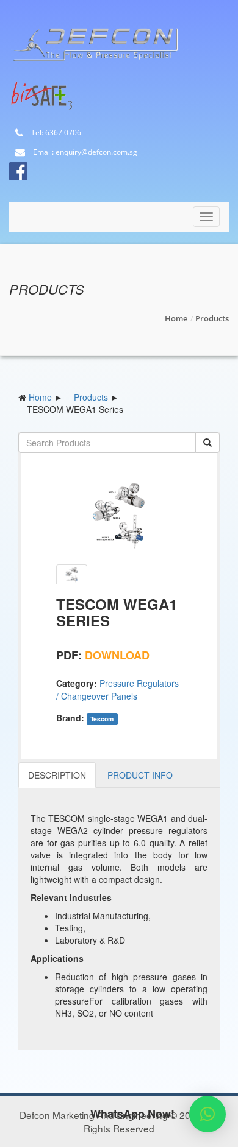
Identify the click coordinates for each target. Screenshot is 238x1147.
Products (212, 318)
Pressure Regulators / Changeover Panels (117, 689)
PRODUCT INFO (140, 775)
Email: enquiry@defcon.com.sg (84, 152)
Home (176, 318)
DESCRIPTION (57, 775)
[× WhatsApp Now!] (207, 1114)
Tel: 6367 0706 (55, 133)
